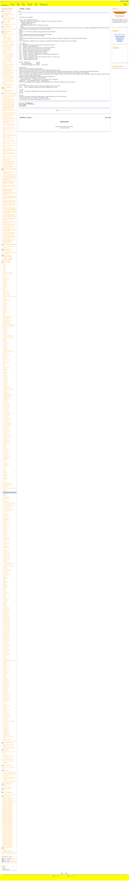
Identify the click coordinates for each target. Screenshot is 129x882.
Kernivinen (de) (6, 628)
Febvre (4, 495)
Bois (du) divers (6, 318)
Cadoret (4, 368)
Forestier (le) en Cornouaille (9, 503)
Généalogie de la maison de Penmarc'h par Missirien (8, 73)
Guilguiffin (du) (6, 557)
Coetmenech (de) (6, 421)
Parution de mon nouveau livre (9, 777)
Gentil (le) (5, 526)
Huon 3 (4, 591)
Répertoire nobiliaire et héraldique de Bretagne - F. (7, 813)
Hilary (4, 580)
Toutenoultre (5, 725)
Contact (4, 754)
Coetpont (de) (6, 428)
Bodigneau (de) (6, 311)
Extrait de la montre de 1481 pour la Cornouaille (8, 115)
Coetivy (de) (5, 416)
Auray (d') (5, 276)
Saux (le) (5, 718)
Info (7, 749)
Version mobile (13, 861)
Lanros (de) (5, 646)
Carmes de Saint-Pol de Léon (9, 794)
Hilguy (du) (5, 581)
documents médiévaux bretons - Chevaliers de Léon (9, 179)
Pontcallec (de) (6, 697)
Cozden (4, 459)
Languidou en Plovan (7, 786)
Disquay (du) (6, 475)
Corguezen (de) (6, 450)
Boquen (4, 331)
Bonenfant (5, 328)
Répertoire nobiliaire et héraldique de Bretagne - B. (8, 803)
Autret (4, 278)
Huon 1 (4, 588)
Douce (4, 481)
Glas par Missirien (7, 68)
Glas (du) (5, 529)
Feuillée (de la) (6, 496)
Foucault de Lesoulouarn (8, 509)
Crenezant (5, 462)
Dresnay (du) (6, 482)
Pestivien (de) (6, 688)
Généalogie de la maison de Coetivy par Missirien (8, 70)
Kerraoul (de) (6, 633)
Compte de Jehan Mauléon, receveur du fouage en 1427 (8, 105)
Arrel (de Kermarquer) (7, 273)
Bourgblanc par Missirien (8, 43)
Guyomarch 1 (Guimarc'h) (8, 566)
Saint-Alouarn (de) (7, 716)
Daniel (4, 468)
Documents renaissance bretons (6, 250)
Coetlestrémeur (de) (7, 419)
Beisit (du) (5, 299)
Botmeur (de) (6, 342)
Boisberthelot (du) (7, 321)
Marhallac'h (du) (6, 661)
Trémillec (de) (6, 732)
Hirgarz (4, 584)
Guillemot (5, 560)
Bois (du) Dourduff (7, 316)
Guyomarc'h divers (7, 564)
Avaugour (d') (6, 279)
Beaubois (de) (6, 292)
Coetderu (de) (6, 409)
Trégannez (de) (6, 730)
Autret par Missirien (7, 37)
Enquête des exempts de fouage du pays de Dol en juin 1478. (9, 113)
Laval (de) (5, 647)
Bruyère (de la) (6, 359)
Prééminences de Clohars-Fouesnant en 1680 (8, 91)
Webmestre (13, 858)
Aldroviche (5, 266)
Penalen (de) (5, 678)
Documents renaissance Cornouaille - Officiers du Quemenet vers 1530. (7, 259)
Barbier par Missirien (7, 39)
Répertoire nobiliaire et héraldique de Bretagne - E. (8, 811)
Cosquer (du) (6, 455)
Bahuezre (5, 282)
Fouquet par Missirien (7, 65)
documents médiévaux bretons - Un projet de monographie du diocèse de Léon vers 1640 (9, 233)
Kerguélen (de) (6, 618)
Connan (4, 447)
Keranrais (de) (6, 606)
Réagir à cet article (64, 121)
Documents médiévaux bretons (9, 169)
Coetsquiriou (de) (6, 437)
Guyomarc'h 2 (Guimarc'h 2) (9, 563)
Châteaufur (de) (6, 396)
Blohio (4, 309)
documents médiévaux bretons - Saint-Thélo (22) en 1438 (9, 225)
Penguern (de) (6, 680)
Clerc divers (5, 400)
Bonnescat (5, 330)
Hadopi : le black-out (7, 20)
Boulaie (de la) (6, 345)
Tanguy (4, 722)
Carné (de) (5, 379)
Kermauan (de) (6, 622)
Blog (7, 15)
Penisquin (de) (6, 683)
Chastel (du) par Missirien (8, 53)
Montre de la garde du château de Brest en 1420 (9, 136)
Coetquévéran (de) (7, 434)
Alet (4, 268)
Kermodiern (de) (6, 626)
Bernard (4, 302)
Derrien (4, 471)
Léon (4, 656)
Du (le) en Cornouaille (7, 485)
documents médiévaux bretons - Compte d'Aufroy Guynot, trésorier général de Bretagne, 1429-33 (9, 182)
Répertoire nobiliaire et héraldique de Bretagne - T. (8, 843)
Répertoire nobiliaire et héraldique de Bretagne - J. (7, 821)
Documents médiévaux (11, 93)
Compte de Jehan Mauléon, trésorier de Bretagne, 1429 (8, 107)
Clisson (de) (5, 402)
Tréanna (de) (6, 728)
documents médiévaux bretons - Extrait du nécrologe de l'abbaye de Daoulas (9, 193)
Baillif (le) (5, 286)
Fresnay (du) (5, 513)
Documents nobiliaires (11, 244)
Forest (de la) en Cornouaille (9, 502)
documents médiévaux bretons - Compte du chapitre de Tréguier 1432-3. (9, 186)
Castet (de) (5, 385)
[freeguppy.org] (57, 876)
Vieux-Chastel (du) (7, 739)
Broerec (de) (5, 357)
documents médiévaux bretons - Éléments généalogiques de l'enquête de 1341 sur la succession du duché (9, 241)
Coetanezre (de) (6, 404)
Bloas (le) (5, 307)
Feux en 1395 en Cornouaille (9, 119)
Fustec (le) (5, 518)
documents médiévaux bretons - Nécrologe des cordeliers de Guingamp (9, 219)
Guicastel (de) (6, 556)
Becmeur (5, 297)
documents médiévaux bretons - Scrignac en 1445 (9, 227)
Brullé (4, 358)
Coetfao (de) (5, 410)
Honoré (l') (5, 585)
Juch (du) (5, 599)
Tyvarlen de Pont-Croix (8, 736)
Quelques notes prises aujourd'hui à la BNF (7, 851)
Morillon (5, 670)
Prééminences (9, 792)
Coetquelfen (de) (6, 430)
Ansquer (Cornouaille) (7, 272)
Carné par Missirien (7, 49)
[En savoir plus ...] (71, 876)
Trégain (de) (5, 729)
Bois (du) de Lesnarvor (8, 317)
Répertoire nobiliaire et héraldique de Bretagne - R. (8, 838)
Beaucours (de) (6, 293)
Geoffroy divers (6, 527)
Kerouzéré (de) (6, 632)
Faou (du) (5, 494)
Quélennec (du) (6, 709)
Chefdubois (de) (6, 393)
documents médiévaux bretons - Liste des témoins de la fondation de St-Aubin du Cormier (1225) (9, 208)
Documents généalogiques (6, 32)
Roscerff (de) (6, 712)
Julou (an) (5, 601)
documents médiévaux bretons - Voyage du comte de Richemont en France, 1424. (9, 237)
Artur (4, 275)
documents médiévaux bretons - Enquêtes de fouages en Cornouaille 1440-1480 (9, 189)
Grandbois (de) (6, 546)
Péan (4, 704)
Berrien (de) (5, 303)
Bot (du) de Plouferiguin (8, 335)
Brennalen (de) (6, 354)
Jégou (4, 602)
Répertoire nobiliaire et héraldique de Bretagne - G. (8, 816)
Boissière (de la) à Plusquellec (9, 325)
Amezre (4, 269)
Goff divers (5, 535)
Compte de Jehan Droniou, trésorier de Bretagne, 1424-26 (8, 100)
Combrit (8, 22)
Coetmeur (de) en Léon (8, 423)
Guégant (5, 567)
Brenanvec (5, 352)
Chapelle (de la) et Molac (8, 389)
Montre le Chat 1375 (7, 147)
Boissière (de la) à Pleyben (8, 324)
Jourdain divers (6, 598)
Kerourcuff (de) (6, 630)
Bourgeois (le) (6, 349)
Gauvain (5, 525)
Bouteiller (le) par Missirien (8, 45)
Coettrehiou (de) (6, 440)
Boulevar (5, 347)
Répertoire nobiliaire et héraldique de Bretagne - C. (8, 806)
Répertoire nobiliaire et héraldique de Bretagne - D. (8, 808)
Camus (4, 373)
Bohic (4, 314)
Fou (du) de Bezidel (7, 505)
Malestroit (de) (6, 659)
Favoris (13, 859)
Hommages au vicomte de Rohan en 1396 (8, 122)
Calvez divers (6, 372)
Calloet (4, 371)
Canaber (5, 375)
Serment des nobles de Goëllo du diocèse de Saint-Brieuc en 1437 (8, 153)
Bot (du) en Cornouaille (8, 337)
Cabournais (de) (6, 366)
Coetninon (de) (6, 427)
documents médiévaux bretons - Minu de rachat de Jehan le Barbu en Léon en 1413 (9, 212)
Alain (4, 265)
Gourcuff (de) (6, 539)
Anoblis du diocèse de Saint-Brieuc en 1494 (8, 97)
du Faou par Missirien (7, 85)
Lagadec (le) (5, 642)
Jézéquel (5, 604)
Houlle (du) (5, 587)
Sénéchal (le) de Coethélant (8, 721)
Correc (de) (5, 454)
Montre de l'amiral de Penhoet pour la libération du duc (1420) (9, 176)
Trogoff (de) (5, 726)
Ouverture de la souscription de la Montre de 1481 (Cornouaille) (9, 773)
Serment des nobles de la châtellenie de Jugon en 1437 (8, 162)
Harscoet (5, 575)
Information (9, 765)
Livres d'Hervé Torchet (8, 758)
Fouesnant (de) (6, 511)
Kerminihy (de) (6, 625)
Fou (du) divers (6, 508)
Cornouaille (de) (6, 452)
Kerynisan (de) (6, 640)
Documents (8, 26)
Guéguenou (5, 568)
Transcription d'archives (7, 848)
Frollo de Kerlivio (7, 516)
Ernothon (5, 489)
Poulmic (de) (6, 701)
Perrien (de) (5, 687)
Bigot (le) (5, 304)
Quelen (4, 708)
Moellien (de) (6, 667)
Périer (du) (5, 707)
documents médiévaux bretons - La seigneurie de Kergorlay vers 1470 (9, 205)
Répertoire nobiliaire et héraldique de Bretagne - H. (8, 818)
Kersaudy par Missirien (8, 79)
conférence (5, 762)
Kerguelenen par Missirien (8, 76)
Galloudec (5, 522)
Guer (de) (5, 551)
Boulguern (5, 348)
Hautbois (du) (6, 577)
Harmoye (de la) (6, 574)
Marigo (4, 663)
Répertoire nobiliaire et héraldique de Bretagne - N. (8, 830)
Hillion (4, 582)
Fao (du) (9, 492)
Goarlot (4, 533)
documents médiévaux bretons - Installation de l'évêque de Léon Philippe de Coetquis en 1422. (9, 201)
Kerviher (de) (6, 636)
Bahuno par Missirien (7, 38)
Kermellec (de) (6, 623)
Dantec (4, 469)
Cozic (4, 461)
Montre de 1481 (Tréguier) (8, 127)
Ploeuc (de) (5, 691)
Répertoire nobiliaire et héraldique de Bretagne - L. (8, 826)
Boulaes (4, 344)
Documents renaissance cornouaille (7, 255)
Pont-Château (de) (7, 695)
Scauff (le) (5, 719)
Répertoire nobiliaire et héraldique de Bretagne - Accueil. (9, 801)
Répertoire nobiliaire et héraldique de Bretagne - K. (8, 823)
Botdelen (5, 341)
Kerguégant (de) (6, 616)
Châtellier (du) (6, 399)
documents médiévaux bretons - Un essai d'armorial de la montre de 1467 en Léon (9, 230)
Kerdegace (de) (6, 609)
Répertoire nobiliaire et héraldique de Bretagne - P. (7, 833)
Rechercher (119, 41)
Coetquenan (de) (6, 431)
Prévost (4, 702)
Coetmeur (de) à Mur (7, 424)
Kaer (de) (5, 605)
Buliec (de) (5, 362)
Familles (8, 261)
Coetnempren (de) (7, 426)
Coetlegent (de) (6, 417)
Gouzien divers (6, 543)
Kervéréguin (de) (6, 639)
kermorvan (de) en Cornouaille (9, 740)
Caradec (4, 376)
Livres (7, 770)
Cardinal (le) (5, 378)
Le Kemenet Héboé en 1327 (9, 123)
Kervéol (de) (5, 637)
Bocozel (4, 310)
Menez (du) (5, 664)
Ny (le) (4, 674)
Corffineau (5, 448)
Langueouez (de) (6, 644)
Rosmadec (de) (6, 714)
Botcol (4, 340)
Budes (4, 361)
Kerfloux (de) (6, 611)
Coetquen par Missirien (8, 56)
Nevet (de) (5, 673)
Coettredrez (5, 438)
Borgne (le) (5, 333)
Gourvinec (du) (6, 542)
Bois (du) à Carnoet (7, 320)
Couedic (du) (6, 458)
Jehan (4, 597)
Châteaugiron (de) (7, 397)
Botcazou (5, 338)
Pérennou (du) (6, 705)
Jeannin (4, 595)
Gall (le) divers (6, 519)
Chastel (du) (5, 392)
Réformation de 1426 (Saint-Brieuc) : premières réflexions (8, 747)
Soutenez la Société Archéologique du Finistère (8, 14)
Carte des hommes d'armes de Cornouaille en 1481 (8, 172)
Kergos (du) (5, 615)
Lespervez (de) (6, 654)
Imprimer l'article (68, 110)
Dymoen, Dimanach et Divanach (9, 488)
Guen (4, 549)
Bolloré (4, 327)
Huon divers (5, 592)
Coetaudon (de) (6, 406)
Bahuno (4, 285)
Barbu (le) (5, 287)
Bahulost (5, 283)
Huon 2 (4, 589)
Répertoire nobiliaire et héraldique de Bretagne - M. (8, 828)
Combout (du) (6, 444)
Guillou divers (6, 561)
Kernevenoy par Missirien (8, 77)
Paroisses (8, 788)
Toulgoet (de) (6, 723)
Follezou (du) (6, 501)
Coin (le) (5, 443)
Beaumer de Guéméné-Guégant (9, 296)
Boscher (4, 334)
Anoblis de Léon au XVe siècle (9, 95)
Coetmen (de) (6, 420)
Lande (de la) (6, 643)
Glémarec (5, 532)
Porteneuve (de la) (7, 699)
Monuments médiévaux (7, 784)
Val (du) (5, 738)
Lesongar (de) (6, 653)
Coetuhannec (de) (6, 441)
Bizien (4, 306)
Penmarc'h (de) (6, 684)
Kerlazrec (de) (6, 619)
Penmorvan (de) (6, 685)
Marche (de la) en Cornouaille (9, 660)
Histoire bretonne (10, 742)
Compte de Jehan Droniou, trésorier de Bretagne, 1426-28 (8, 102)
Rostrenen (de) (6, 715)
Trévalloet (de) (6, 733)
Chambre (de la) (6, 388)
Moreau (4, 668)
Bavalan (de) (5, 290)
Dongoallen (5, 478)
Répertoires (9, 795)
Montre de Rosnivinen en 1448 (9, 134)
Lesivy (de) (5, 652)
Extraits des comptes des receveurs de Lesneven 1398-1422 (9, 118)
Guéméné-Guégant (7, 570)
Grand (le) (5, 544)
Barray (4, 289)
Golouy (4, 536)
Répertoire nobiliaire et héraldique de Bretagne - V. (8, 845)
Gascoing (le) (6, 523)
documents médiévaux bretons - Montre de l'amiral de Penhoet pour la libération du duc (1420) (9, 215)
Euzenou (5, 490)
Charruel (5, 390)
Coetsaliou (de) (6, 435)
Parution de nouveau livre (8, 759)
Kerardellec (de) (6, 608)
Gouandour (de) (6, 537)
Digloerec (5, 472)
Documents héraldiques (6, 88)
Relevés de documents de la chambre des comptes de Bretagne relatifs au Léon (9, 150)
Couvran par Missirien (7, 57)
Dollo (4, 476)
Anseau (4, 270)
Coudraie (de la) (6, 457)
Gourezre (5, 540)
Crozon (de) (5, 465)
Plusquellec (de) (6, 692)
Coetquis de (5, 433)
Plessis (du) (5, 690)
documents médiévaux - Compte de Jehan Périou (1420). (9, 167)
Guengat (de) (6, 550)
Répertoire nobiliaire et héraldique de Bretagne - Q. (8, 835)
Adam (4, 263)
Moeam (4, 666)
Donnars (5, 479)
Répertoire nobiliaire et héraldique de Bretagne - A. (8, 798)
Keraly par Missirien (7, 74)
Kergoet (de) (5, 612)
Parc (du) (5, 677)
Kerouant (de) (6, 629)
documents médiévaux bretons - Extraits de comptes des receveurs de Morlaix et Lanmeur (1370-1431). (9, 197)
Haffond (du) (6, 571)
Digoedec (5, 474)
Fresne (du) (5, 515)
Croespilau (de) (6, 464)
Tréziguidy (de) (6, 735)
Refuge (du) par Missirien (8, 84)
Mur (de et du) (6, 671)
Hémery (4, 594)
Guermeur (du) (6, 553)
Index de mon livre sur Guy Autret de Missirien (8, 756)
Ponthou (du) (6, 698)
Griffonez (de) (6, 547)
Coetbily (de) (6, 407)
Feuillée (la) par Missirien (8, 64)
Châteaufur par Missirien (8, 54)
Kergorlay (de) (6, 613)
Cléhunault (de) (6, 403)
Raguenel (5, 711)
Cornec (4, 451)
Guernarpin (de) (6, 554)
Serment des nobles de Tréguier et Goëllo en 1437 (9, 159)
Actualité (8, 11)
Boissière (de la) (6, 323)
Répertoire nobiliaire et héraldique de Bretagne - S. (8, 840)
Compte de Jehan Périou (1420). (9, 174)
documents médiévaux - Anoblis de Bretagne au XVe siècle (9, 164)
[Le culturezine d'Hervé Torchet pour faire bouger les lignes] (14, 1)
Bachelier (5, 280)
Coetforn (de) (6, 411)
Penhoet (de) (5, 681)
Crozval (4, 466)
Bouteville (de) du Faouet (8, 351)
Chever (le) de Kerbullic (8, 395)
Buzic (4, 364)
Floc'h (4, 499)
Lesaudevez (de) (6, 649)
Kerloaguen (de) (6, 621)
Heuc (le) (5, 578)
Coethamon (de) (6, 414)
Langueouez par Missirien (8, 80)
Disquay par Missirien (7, 58)
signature (5, 763)
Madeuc (4, 657)
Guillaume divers (6, 558)
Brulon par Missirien (7, 48)
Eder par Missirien (7, 60)
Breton (4, 355)
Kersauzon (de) (6, 635)
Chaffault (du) (6, 386)
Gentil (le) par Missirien (8, 67)
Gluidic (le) (5, 530)
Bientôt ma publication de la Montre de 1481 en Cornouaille (8, 18)
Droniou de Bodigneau (8, 483)
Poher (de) (5, 694)
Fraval (4, 512)
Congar (4, 445)
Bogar (4, 313)
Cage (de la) (5, 369)
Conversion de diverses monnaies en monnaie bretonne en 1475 (9, 110)
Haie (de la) (5, 573)
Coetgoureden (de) (7, 413)
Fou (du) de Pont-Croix (8, 506)
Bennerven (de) (6, 300)
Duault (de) (5, 486)
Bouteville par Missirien (8, 46)
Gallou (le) (5, 520)
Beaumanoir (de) (6, 294)
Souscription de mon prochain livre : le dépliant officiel (9, 781)
